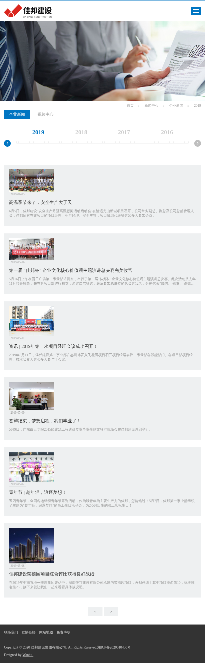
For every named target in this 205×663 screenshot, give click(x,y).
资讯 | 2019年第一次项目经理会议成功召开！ (53, 346)
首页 (130, 105)
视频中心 (46, 114)
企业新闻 (176, 105)
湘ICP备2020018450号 (114, 647)
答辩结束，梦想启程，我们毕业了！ (45, 420)
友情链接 (29, 632)
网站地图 (46, 632)
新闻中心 (151, 105)
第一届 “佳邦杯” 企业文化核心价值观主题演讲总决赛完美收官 (70, 270)
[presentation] (7, 143)
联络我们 (11, 632)
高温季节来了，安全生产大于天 (40, 202)
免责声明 (63, 632)
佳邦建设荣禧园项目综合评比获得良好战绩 (51, 574)
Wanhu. (27, 655)
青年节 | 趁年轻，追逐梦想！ (37, 492)
